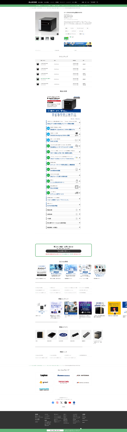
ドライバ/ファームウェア (80, 28)
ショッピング (68, 2)
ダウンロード (62, 2)
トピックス (52, 2)
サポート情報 (74, 2)
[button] (46, 414)
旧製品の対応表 (47, 425)
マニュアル (72, 28)
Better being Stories (47, 418)
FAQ (87, 28)
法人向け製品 (46, 2)
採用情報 (83, 418)
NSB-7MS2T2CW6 (44, 63)
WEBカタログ (56, 419)
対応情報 (57, 2)
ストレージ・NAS (45, 365)
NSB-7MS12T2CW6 (44, 83)
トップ (30, 365)
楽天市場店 (74, 419)
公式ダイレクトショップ (76, 418)
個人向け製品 (40, 2)
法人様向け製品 (39, 365)
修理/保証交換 (65, 419)
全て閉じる (78, 118)
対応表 (66, 28)
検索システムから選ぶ (48, 424)
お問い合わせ (65, 418)
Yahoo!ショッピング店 (76, 420)
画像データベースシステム (57, 420)
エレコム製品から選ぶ (48, 423)
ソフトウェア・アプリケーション (58, 418)
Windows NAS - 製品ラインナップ (57, 365)
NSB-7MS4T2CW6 (44, 68)
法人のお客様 (34, 365)
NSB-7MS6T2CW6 (44, 73)
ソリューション (37, 420)
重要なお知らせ (66, 420)
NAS (50, 365)
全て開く (73, 118)
